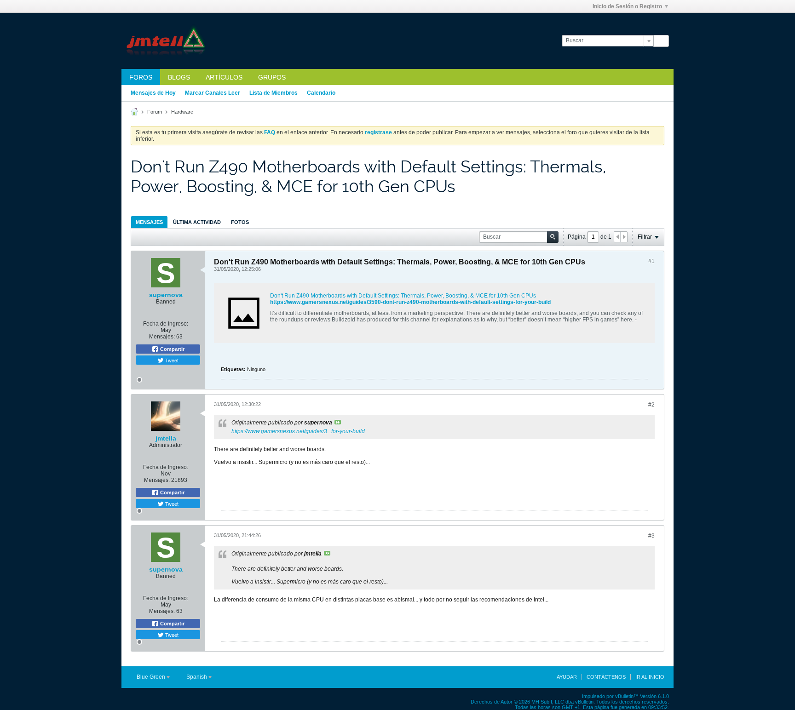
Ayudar (567, 677)
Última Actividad (197, 222)
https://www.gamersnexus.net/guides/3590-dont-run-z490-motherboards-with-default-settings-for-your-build (410, 302)
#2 (651, 404)
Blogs (179, 77)
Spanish (197, 677)
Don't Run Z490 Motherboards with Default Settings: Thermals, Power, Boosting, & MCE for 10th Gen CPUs (403, 295)
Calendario (321, 93)
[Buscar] (661, 41)
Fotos (240, 222)
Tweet (171, 360)
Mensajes (149, 222)
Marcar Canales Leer (212, 93)
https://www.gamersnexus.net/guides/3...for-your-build (298, 431)
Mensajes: (162, 336)
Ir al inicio (649, 677)
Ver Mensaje (337, 422)
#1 (651, 261)
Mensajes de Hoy (153, 93)
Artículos (224, 77)
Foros (140, 77)
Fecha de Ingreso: (165, 324)
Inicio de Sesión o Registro (627, 6)
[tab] (149, 222)
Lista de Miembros (273, 93)
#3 (651, 535)
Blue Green (152, 677)
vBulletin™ (627, 696)
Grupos (272, 77)
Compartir (171, 349)
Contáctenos (606, 677)
